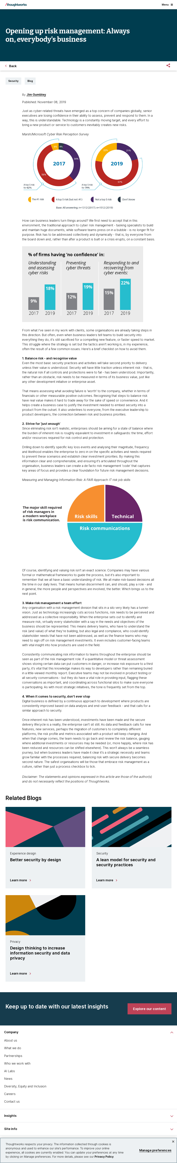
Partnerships (13, 1056)
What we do (12, 1048)
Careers (10, 1094)
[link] (149, 1008)
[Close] (173, 1141)
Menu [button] (165, 4)
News (8, 1078)
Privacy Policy (104, 1156)
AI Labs (9, 1071)
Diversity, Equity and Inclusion (25, 1086)
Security (13, 80)
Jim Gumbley (36, 94)
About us (10, 1040)
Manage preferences (155, 1150)
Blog (30, 80)
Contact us (12, 1101)
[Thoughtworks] (16, 4)
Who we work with (17, 1063)
